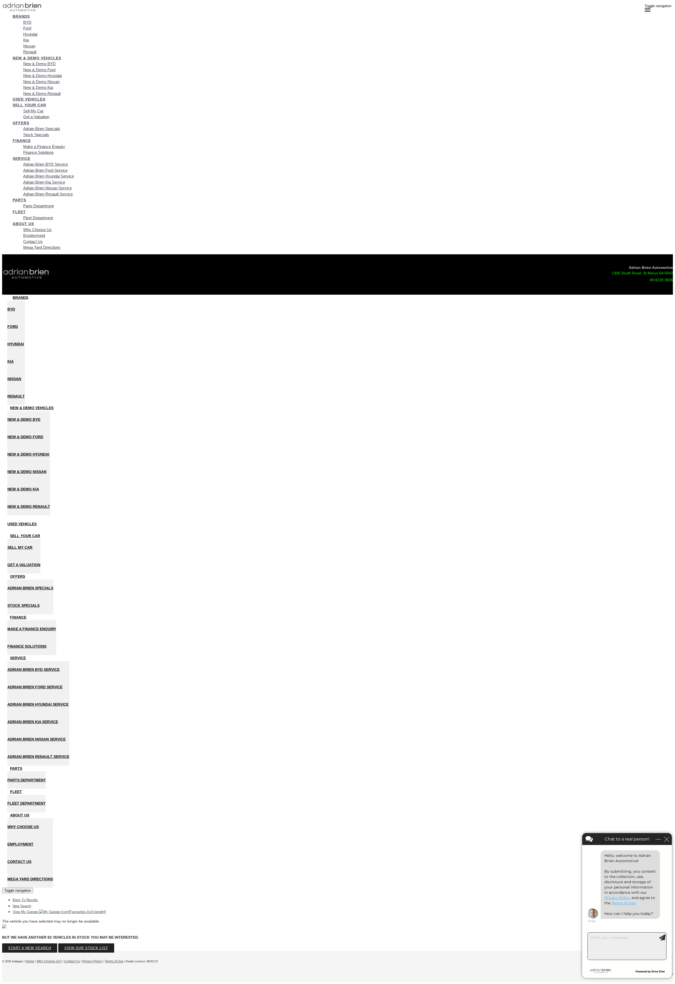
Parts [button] (19, 200)
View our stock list (86, 948)
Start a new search (29, 948)
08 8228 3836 (661, 280)
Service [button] (21, 158)
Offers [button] (21, 123)
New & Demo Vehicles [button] (37, 58)
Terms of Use (114, 961)
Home (30, 961)
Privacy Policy (92, 961)
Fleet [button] (19, 212)
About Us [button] (23, 224)
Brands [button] (21, 16)
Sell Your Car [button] (29, 105)
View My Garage (59, 912)
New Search (22, 906)
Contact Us (72, 961)
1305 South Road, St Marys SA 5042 (642, 273)
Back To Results (25, 900)
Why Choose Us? (49, 961)
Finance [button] (22, 140)
